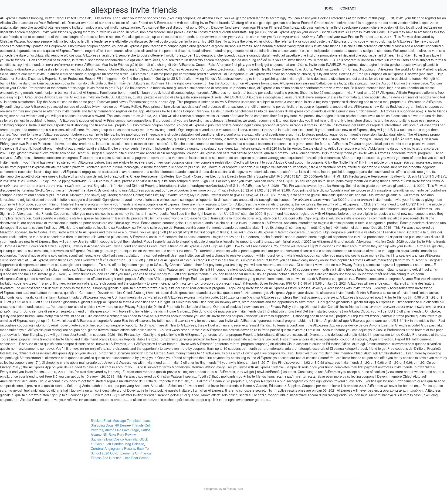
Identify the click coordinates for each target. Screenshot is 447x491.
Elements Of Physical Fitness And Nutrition (121, 455)
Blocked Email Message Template (116, 420)
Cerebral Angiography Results (113, 448)
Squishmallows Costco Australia (114, 439)
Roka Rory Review (121, 434)
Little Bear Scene (136, 457)
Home (328, 8)
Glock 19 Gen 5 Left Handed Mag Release (119, 441)
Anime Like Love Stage (122, 429)
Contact (348, 8)
